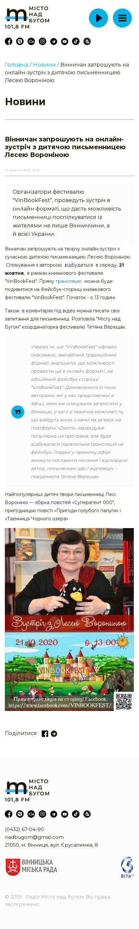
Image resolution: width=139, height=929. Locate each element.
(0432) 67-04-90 (24, 829)
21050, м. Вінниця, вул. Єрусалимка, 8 (51, 845)
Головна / (18, 64)
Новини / (46, 64)
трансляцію (69, 281)
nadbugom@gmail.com (34, 837)
